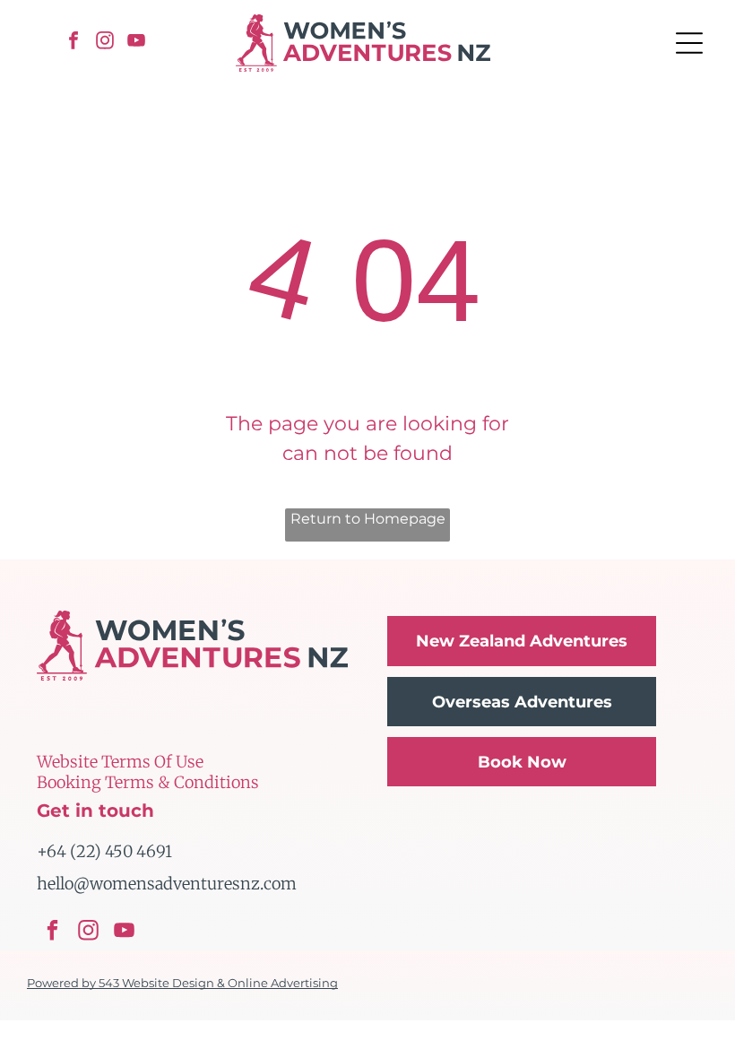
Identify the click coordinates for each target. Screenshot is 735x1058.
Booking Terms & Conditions (148, 782)
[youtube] (136, 42)
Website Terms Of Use (120, 761)
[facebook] (73, 42)
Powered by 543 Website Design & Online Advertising (182, 983)
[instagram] (104, 42)
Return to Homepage (367, 518)
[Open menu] (689, 43)
